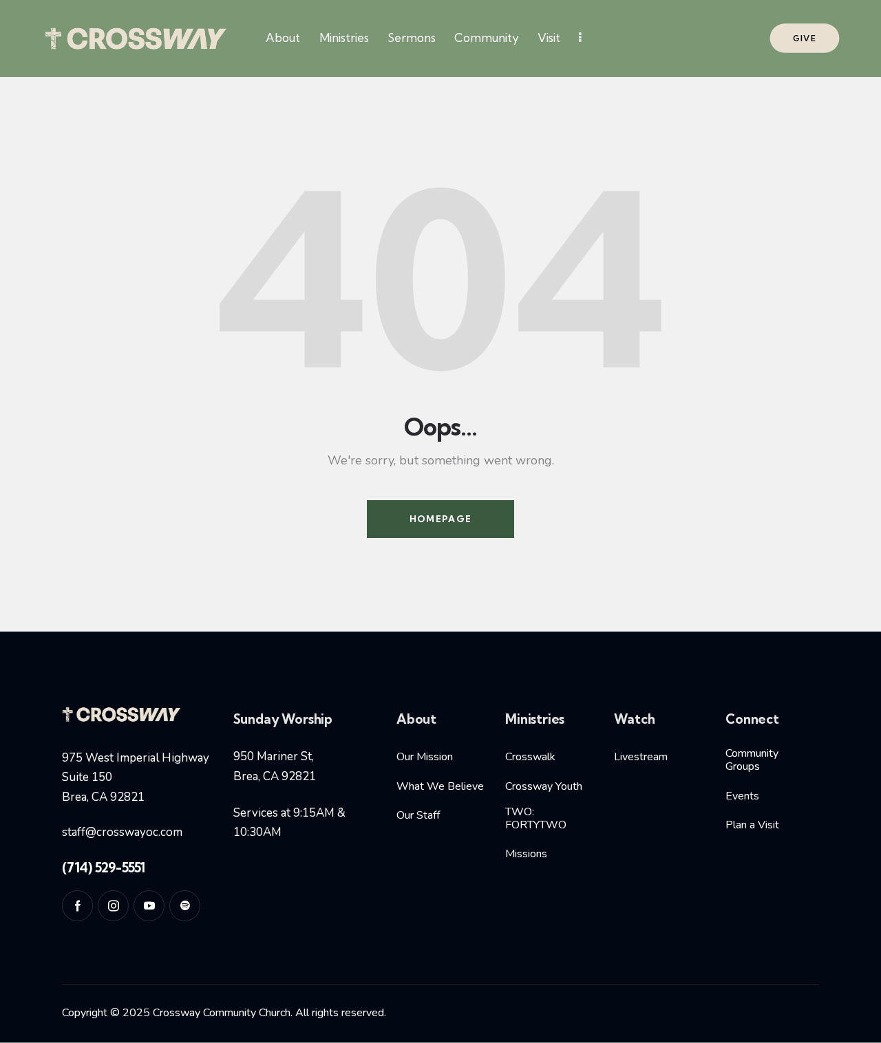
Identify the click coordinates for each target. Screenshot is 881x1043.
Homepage (440, 518)
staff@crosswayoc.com (122, 832)
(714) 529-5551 (103, 867)
